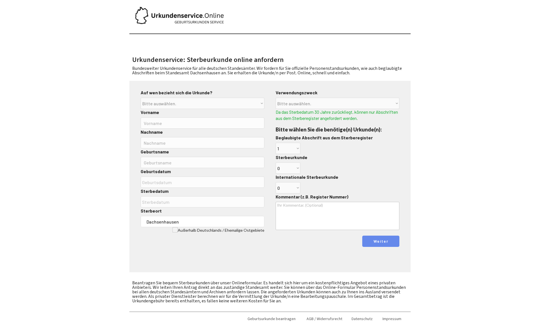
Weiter (381, 241)
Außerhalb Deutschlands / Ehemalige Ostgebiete (221, 230)
